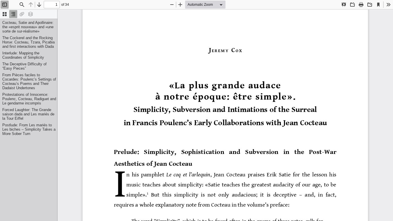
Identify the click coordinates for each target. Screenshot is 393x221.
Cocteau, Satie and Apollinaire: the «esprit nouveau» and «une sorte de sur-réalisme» (28, 26)
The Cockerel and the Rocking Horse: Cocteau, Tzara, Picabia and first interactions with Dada (28, 42)
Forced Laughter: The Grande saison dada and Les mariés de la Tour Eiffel (28, 114)
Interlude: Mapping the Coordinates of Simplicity (23, 55)
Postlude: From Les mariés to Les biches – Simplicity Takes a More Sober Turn (29, 129)
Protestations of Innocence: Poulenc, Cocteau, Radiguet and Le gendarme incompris (29, 98)
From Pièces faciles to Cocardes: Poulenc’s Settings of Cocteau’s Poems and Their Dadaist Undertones (29, 81)
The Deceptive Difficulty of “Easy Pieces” (24, 66)
